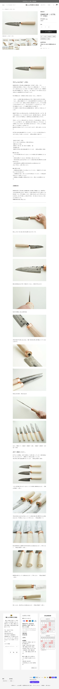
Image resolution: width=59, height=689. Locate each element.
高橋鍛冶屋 (42, 11)
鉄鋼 (48, 38)
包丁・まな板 (43, 36)
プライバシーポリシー (36, 685)
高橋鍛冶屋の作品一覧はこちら (19, 199)
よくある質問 (19, 685)
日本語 (49, 4)
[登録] (16, 646)
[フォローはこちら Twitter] (13, 652)
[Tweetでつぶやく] (46, 48)
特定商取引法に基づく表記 (27, 685)
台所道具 (49, 36)
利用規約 (42, 685)
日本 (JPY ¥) (43, 4)
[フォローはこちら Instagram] (16, 652)
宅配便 (54, 36)
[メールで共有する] (48, 48)
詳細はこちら (34, 667)
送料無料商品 (43, 38)
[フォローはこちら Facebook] (10, 652)
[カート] (56, 5)
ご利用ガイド (13, 685)
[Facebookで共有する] (43, 48)
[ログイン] (53, 4)
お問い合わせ (48, 685)
